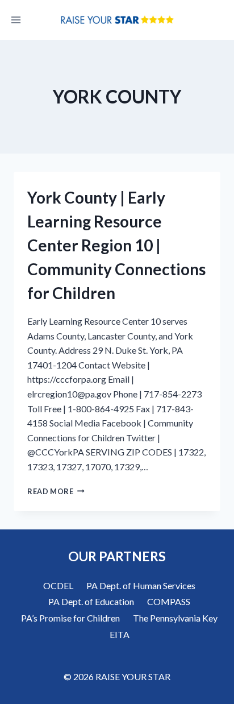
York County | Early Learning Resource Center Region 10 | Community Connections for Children (116, 245)
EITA (119, 634)
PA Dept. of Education (91, 601)
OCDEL (58, 585)
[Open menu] (16, 19)
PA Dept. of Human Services (140, 585)
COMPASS (168, 601)
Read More (56, 491)
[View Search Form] (218, 20)
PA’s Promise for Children (70, 617)
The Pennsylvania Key (175, 617)
